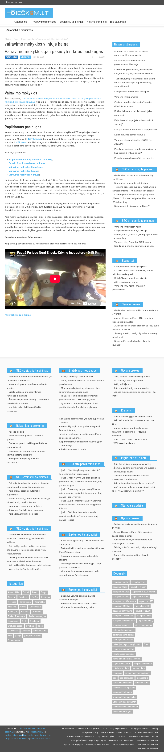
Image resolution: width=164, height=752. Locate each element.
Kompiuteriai (25, 602)
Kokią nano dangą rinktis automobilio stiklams (78, 558)
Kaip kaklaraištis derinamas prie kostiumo (30, 565)
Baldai (26, 592)
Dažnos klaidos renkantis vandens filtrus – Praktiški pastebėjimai (81, 550)
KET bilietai (34, 139)
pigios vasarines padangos (137, 673)
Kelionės (12, 602)
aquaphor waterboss (122, 625)
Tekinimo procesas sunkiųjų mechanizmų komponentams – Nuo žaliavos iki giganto (134, 189)
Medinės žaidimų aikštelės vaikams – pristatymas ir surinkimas (131, 477)
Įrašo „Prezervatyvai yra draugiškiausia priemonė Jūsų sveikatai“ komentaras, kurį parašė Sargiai (80, 481)
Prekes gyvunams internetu (98, 744)
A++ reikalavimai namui (126, 282)
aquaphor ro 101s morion (143, 592)
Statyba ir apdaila (132, 505)
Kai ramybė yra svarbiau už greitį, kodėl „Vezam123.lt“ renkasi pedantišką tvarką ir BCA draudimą (133, 198)
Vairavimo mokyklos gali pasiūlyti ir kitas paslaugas (54, 51)
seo (114, 678)
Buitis (34, 592)
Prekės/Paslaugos (16, 616)
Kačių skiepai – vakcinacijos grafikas (132, 376)
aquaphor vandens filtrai (124, 620)
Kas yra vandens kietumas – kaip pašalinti (135, 129)
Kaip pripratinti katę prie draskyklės (131, 388)
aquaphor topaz (144, 615)
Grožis (35, 597)
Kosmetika (40, 602)
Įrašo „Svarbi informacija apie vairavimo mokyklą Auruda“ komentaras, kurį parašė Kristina (80, 504)
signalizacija (142, 678)
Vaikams (26, 630)
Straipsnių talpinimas (71, 21)
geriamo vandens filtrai (123, 649)
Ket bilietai (133, 736)
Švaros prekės (14, 640)
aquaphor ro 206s (140, 596)
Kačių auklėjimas (122, 384)
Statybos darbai (15, 626)
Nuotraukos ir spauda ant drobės (131, 183)
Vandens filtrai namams (126, 97)
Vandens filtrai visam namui (128, 226)
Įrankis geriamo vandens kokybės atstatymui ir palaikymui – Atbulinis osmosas (130, 432)
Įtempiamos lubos (32, 635)
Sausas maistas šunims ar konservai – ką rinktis (134, 394)
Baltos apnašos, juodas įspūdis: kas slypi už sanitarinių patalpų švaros (28, 500)
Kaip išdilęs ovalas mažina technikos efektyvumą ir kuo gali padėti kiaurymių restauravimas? (26, 550)
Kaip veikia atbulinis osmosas (23, 514)
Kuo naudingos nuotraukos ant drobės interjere (27, 386)
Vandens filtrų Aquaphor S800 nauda (133, 242)
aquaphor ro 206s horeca (124, 601)
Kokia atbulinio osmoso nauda (129, 134)
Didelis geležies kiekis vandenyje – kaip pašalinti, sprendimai (80, 565)
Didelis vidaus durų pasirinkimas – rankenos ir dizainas (25, 394)
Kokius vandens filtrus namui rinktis (79, 603)
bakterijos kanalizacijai (123, 635)
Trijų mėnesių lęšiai (105, 736)
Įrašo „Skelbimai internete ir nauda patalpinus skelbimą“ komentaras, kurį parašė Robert (78, 516)
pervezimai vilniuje (36, 732)
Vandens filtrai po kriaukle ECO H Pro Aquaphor (133, 142)
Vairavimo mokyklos (44, 21)
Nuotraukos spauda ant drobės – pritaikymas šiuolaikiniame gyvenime (25, 508)
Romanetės (13, 621)
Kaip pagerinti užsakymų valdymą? (132, 206)
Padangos (12, 611)
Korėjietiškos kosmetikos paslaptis (131, 91)
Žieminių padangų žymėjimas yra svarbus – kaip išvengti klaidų (134, 470)
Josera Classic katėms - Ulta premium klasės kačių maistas (132, 320)
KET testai (21, 142)
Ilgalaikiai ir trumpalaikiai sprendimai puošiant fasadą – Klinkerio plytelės (78, 397)
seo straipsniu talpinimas (123, 744)
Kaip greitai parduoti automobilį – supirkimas (24, 493)
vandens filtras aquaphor (124, 702)
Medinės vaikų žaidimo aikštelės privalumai (24, 409)
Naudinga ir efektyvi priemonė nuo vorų (134, 246)
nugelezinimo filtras (122, 663)
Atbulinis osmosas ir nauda (72, 449)
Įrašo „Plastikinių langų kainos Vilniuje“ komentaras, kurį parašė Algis (79, 472)
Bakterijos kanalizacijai (83, 534)
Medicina (12, 607)
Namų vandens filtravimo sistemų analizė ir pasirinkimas (81, 382)
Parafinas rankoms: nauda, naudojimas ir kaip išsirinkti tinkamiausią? (135, 151)
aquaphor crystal (120, 582)
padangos (117, 673)
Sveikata (30, 626)
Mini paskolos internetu (148, 744)
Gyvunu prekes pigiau (73, 744)
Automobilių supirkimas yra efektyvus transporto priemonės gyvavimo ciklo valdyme (26, 538)
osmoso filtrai (139, 668)
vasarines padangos (122, 711)
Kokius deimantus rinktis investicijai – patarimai (133, 113)
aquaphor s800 (142, 606)
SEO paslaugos (126, 740)
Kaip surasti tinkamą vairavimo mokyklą (30, 159)
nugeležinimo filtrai (143, 663)
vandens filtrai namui (122, 692)
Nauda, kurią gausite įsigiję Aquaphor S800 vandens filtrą (135, 236)
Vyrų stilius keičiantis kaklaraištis (25, 569)
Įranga (18, 635)
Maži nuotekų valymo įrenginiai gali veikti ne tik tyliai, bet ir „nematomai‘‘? (133, 489)
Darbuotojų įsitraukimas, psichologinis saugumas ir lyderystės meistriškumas (133, 71)
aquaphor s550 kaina (122, 606)
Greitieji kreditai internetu (147, 740)
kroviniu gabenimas (13, 735)
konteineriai (28, 735)
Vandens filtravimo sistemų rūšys (77, 607)
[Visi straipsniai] (8, 22)
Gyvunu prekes (131, 304)
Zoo (10, 635)
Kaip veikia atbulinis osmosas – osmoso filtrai (133, 422)
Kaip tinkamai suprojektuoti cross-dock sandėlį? (133, 122)
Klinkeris (126, 410)
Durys (43, 592)
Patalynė (25, 611)
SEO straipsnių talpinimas (138, 169)
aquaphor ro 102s (121, 596)
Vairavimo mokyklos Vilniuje (24, 174)
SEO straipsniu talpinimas (32, 370)
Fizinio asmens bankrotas (120, 732)
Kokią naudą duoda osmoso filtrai (130, 439)
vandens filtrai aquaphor (124, 687)
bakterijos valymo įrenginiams (126, 644)
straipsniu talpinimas (122, 682)
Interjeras (45, 597)
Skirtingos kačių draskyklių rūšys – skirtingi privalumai (134, 335)
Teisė (40, 626)
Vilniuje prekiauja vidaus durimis (77, 376)
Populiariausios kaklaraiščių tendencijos (134, 158)
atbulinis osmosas (143, 625)
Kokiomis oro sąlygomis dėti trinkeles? (133, 416)
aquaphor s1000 (143, 611)
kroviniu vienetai (21, 738)
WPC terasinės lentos (124, 443)
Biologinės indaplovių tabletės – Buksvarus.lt (24, 460)
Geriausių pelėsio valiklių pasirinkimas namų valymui (27, 445)
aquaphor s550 (146, 601)
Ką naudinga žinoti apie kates (128, 380)
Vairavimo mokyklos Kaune (23, 171)
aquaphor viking (146, 620)
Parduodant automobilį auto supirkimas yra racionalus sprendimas (29, 378)
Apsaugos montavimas (106, 740)
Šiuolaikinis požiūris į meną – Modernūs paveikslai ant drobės (28, 401)
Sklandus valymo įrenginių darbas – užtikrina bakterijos (78, 598)
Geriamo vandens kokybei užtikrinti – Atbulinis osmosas (133, 104)
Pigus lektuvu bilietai (134, 458)
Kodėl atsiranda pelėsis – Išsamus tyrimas (25, 437)
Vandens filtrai (39, 630)
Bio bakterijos (118, 21)
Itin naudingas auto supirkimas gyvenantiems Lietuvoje (129, 62)
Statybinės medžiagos (83, 370)
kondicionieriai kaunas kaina (81, 736)
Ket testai (122, 736)
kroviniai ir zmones (43, 735)
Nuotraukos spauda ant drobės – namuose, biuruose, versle (131, 53)
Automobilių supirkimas (18, 315)
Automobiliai (11, 57)
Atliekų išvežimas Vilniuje (82, 740)
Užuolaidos (13, 630)
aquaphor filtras (120, 587)
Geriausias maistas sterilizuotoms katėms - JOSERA (135, 312)
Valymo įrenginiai (97, 21)
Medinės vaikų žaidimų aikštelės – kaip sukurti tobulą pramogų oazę (79, 390)
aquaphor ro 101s (121, 592)
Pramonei (37, 611)
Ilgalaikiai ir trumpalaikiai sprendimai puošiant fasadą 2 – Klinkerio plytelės (78, 405)
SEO (24, 621)
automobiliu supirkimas (123, 630)
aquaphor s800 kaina (122, 611)
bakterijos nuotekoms (123, 639)
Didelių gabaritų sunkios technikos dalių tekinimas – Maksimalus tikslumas (28, 559)
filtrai (146, 644)
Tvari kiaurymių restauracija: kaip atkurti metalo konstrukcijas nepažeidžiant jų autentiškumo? (134, 82)
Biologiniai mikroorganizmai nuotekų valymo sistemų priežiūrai (26, 453)
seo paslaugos (126, 678)
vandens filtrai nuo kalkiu (124, 697)
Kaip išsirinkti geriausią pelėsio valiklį (132, 464)
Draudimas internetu (26, 728)
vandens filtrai (141, 682)
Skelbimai (25, 57)
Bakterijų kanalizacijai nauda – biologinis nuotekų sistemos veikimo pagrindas (28, 485)
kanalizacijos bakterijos (124, 654)
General (11, 597)
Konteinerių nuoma (149, 736)
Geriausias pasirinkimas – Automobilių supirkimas (132, 177)
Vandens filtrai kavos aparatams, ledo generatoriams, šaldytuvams (79, 573)
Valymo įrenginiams (118, 728)
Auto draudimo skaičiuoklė (146, 732)
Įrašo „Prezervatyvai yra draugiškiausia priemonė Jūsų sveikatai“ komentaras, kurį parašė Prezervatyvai (80, 493)
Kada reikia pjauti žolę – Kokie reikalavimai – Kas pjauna (81, 542)
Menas (23, 607)
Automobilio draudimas (19, 30)
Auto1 (103, 732)
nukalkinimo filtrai (121, 668)
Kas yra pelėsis (16, 431)
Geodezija (23, 597)
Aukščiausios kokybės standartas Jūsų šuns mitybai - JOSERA (135, 327)
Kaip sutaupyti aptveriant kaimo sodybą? (134, 483)
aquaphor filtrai (138, 582)
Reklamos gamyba (37, 616)
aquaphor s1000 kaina (123, 615)
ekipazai (9, 738)
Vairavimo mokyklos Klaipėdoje (26, 167)
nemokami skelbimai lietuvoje (126, 659)
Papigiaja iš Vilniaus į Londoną (144, 728)
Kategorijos (19, 23)
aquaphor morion (138, 587)
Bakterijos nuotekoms (30, 426)
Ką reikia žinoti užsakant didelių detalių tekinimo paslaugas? (132, 272)
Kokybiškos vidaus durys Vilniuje (130, 230)
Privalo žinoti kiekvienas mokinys (27, 163)
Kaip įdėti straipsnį (14, 2)
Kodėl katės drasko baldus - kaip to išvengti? (131, 343)
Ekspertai (128, 260)
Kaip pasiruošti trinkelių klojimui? (130, 266)
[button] (156, 21)
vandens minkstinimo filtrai (125, 706)
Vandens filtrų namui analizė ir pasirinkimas (128, 287)
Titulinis (8, 39)
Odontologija (35, 607)
